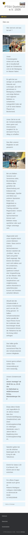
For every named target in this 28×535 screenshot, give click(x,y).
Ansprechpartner (5, 526)
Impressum (4, 515)
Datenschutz (5, 521)
